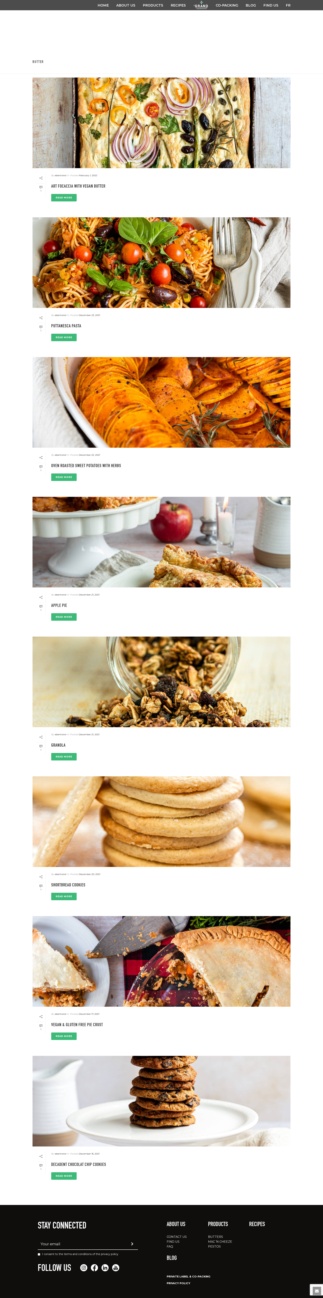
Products (153, 5)
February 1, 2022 (88, 175)
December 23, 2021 (89, 315)
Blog (251, 5)
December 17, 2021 (89, 1014)
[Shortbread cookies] (161, 821)
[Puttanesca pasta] (161, 262)
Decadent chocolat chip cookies (78, 1165)
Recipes (178, 5)
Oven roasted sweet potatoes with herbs (86, 466)
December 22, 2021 (89, 454)
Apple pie (59, 606)
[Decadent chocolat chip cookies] (161, 1101)
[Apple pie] (161, 542)
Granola (58, 745)
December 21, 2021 (89, 594)
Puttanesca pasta (66, 326)
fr (288, 5)
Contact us (177, 1237)
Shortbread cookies (68, 885)
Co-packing (227, 5)
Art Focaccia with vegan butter (78, 186)
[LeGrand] (200, 5)
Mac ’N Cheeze (220, 1241)
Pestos (214, 1246)
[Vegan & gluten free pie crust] (161, 961)
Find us (270, 5)
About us (125, 5)
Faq (170, 1246)
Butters (215, 1237)
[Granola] (161, 682)
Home (103, 5)
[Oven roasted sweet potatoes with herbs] (161, 402)
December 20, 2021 (89, 874)
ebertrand (60, 175)
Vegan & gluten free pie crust (77, 1025)
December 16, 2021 (89, 1153)
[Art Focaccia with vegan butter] (161, 123)
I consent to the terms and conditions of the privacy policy (80, 1254)
